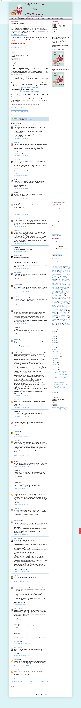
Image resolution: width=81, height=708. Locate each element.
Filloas (65, 291)
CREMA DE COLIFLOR (59, 379)
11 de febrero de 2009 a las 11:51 (21, 323)
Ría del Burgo (67, 319)
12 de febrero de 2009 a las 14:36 (21, 504)
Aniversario (61, 267)
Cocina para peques (56, 281)
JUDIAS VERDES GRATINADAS (61, 374)
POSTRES (62, 18)
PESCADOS (37, 18)
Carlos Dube (17, 284)
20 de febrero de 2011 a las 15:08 (21, 665)
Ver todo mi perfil (56, 32)
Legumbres (54, 302)
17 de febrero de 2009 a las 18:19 (21, 604)
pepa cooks (16, 420)
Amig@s (66, 266)
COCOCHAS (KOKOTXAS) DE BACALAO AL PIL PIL (61, 387)
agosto (56, 358)
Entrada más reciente (16, 681)
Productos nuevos (63, 315)
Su (14, 179)
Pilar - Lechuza (28, 119)
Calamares (61, 271)
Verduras (60, 324)
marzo (56, 367)
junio (56, 362)
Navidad (54, 306)
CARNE (16, 18)
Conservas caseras (55, 284)
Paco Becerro (17, 255)
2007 (54, 394)
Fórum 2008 (54, 292)
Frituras (54, 294)
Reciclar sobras (63, 318)
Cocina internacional (64, 279)
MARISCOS (30, 18)
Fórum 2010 (60, 292)
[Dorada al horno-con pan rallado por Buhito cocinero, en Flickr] (29, 91)
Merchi (15, 142)
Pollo (65, 312)
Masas (53, 305)
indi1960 (16, 669)
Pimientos (54, 312)
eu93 (15, 309)
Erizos (53, 291)
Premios (61, 313)
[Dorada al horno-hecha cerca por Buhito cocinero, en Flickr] (19, 108)
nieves (15, 440)
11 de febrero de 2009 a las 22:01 (21, 416)
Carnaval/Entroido (56, 274)
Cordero (63, 284)
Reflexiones (61, 319)
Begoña (15, 125)
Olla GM (67, 306)
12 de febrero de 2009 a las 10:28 (21, 466)
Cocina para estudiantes (60, 280)
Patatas (54, 311)
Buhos (61, 270)
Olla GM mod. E (55, 307)
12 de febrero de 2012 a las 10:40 (21, 676)
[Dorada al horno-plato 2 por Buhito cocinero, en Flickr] (18, 47)
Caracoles (65, 272)
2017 (54, 335)
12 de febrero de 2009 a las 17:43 (21, 516)
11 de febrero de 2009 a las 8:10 (21, 175)
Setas (53, 322)
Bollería (54, 270)
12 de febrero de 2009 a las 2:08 (21, 455)
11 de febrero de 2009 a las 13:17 (21, 335)
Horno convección (61, 299)
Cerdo (57, 276)
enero (56, 389)
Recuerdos (54, 319)
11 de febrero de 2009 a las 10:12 (21, 268)
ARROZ (42, 18)
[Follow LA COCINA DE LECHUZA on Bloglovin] (57, 255)
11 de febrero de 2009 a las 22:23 (21, 427)
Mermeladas (65, 305)
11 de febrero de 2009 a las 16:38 (21, 346)
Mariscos (63, 304)
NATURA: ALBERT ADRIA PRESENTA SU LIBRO (60, 372)
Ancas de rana (55, 267)
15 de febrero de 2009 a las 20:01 (21, 581)
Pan (61, 307)
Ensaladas (66, 290)
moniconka (16, 508)
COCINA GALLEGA (23, 18)
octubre (56, 355)
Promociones (56, 316)
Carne (67, 274)
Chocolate (54, 277)
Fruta (61, 294)
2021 (54, 331)
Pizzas (61, 312)
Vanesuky (16, 339)
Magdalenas (54, 303)
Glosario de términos (58, 297)
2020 (54, 333)
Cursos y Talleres (64, 285)
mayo (56, 364)
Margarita (16, 431)
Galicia (59, 295)
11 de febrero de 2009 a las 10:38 (21, 280)
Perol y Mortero (17, 272)
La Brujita (16, 159)
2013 (54, 342)
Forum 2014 (66, 292)
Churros (61, 277)
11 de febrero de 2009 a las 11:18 (21, 304)
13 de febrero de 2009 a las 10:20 (21, 571)
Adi (14, 492)
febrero (56, 369)
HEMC (66, 298)
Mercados (59, 305)
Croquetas (56, 285)
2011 (54, 346)
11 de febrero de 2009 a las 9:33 (21, 243)
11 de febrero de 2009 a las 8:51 (21, 198)
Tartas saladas (57, 323)
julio (56, 360)
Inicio (31, 681)
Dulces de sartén (64, 287)
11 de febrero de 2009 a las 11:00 (21, 291)
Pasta (53, 309)
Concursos (65, 281)
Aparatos (68, 267)
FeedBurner (64, 248)
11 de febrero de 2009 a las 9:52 (21, 251)
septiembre (57, 356)
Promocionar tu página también (56, 235)
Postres (54, 313)
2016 (54, 336)
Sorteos (63, 322)
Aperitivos (56, 268)
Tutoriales (66, 323)
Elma (53, 288)
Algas (61, 266)
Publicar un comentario (18, 678)
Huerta (67, 299)
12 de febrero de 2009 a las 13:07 (21, 488)
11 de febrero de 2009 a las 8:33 (21, 188)
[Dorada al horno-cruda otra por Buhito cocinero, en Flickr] (19, 34)
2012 (54, 344)
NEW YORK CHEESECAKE (60, 380)
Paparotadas (66, 307)
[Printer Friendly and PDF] (15, 118)
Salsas (55, 320)
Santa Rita (66, 320)
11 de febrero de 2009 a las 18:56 (21, 407)
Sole (15, 192)
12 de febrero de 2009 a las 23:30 (21, 534)
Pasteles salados (63, 309)
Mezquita (16, 203)
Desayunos (54, 287)
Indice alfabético (64, 301)
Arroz (65, 268)
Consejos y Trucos (63, 283)
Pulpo (66, 316)
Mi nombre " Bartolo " (19, 460)
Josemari (16, 218)
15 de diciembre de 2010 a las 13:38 (22, 643)
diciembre (57, 351)
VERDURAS (48, 18)
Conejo (53, 283)
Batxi (15, 575)
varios (53, 324)
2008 (54, 392)
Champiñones (64, 276)
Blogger (45, 694)
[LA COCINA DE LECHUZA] (55, 234)
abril (56, 366)
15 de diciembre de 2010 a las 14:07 (22, 655)
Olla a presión (61, 306)
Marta (15, 230)
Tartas (68, 322)
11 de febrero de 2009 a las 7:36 (21, 138)
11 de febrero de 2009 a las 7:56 (21, 155)
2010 (54, 347)
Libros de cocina (64, 302)
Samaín (61, 320)
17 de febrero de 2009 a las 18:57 (21, 620)
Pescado (25, 118)
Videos (60, 326)
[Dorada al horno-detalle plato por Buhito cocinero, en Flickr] (19, 111)
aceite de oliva (55, 266)
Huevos (54, 301)
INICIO (11, 18)
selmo (15, 586)
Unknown (16, 659)
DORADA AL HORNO (59, 382)
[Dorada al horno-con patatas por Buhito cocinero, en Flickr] (29, 87)
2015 (54, 338)
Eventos (59, 291)
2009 (54, 349)
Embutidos (58, 288)
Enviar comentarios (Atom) (24, 683)
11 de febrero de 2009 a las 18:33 (21, 395)
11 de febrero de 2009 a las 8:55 (21, 214)
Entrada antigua (44, 681)
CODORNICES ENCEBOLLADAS (61, 384)
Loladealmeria (17, 520)
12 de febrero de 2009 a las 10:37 (21, 478)
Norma (15, 399)
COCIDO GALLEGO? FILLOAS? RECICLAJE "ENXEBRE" (61, 377)
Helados (62, 298)
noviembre (57, 353)
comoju (15, 296)
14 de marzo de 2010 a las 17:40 (21, 629)
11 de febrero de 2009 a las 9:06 (21, 226)
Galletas (68, 295)
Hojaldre (53, 299)
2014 (54, 340)
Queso (54, 318)
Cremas (68, 284)
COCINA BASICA (55, 18)
